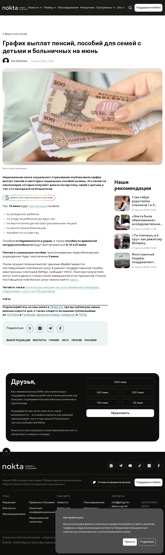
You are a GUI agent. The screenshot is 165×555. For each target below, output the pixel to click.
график (54, 340)
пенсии (77, 340)
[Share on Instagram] (40, 328)
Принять (130, 542)
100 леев (102, 403)
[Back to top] (6, 451)
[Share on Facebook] (60, 328)
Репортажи (87, 7)
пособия (90, 340)
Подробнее (147, 542)
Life (119, 7)
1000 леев (120, 382)
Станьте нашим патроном (114, 482)
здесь (74, 279)
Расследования (68, 7)
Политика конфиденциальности (44, 510)
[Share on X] (30, 328)
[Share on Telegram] (50, 328)
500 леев (102, 392)
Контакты (9, 508)
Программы (104, 7)
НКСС (65, 340)
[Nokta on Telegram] (120, 466)
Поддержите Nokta (148, 7)
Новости (33, 7)
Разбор (48, 7)
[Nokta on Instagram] (149, 466)
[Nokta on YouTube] (130, 466)
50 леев (138, 403)
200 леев (138, 392)
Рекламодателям (14, 514)
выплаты (39, 340)
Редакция (9, 502)
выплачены (37, 206)
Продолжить (120, 413)
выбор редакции (18, 340)
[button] (130, 7)
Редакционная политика (39, 520)
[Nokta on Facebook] (158, 466)
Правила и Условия (41, 502)
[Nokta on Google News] (111, 466)
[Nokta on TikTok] (139, 466)
